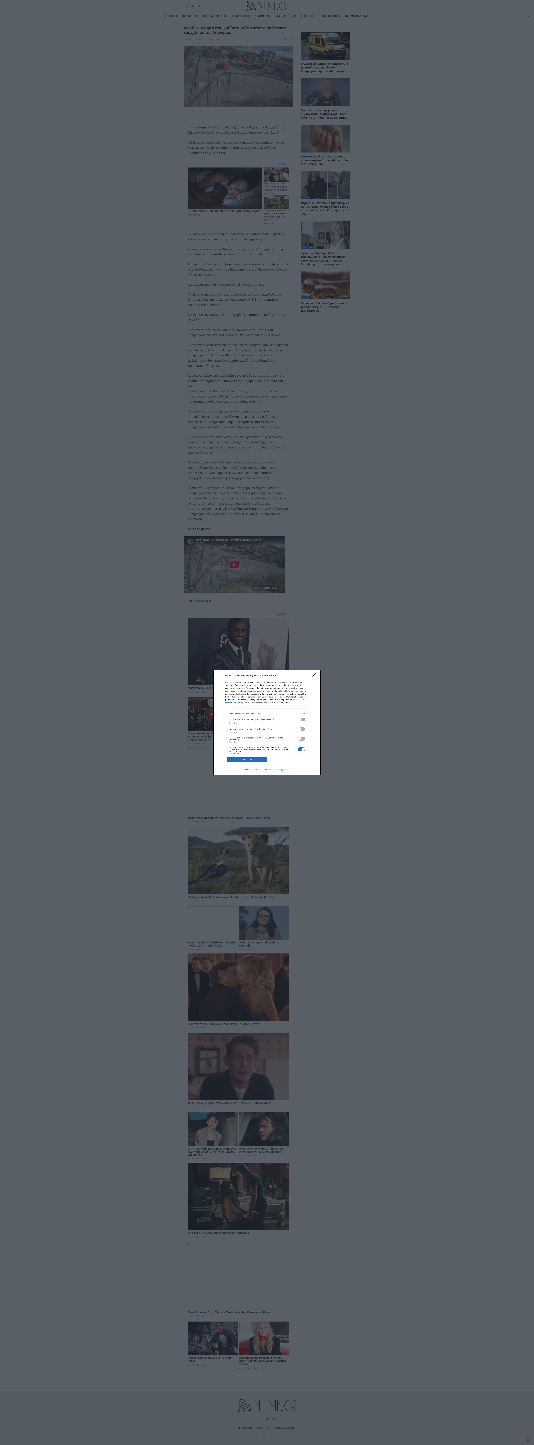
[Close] (315, 675)
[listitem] (267, 713)
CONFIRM (247, 760)
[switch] (301, 719)
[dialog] (267, 722)
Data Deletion (251, 769)
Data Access (267, 769)
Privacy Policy (283, 769)
